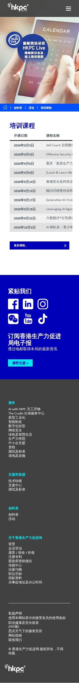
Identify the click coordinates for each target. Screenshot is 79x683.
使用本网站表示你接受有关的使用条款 (37, 618)
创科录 (18, 108)
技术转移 (15, 481)
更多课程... (20, 245)
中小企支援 (16, 443)
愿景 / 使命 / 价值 (21, 552)
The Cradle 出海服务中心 (26, 413)
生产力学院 (16, 438)
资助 (11, 447)
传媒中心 (15, 565)
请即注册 (19, 363)
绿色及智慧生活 (20, 434)
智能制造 (15, 422)
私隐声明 (15, 613)
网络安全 (15, 430)
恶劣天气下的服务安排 (25, 631)
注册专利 (15, 557)
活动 (11, 519)
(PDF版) (13, 626)
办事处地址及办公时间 (25, 582)
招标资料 (15, 578)
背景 (11, 544)
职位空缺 (15, 573)
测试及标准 (16, 451)
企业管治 (15, 548)
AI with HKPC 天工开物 (24, 409)
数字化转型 (16, 426)
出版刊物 (15, 569)
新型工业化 (16, 417)
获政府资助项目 (20, 561)
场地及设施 (16, 455)
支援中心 (15, 485)
